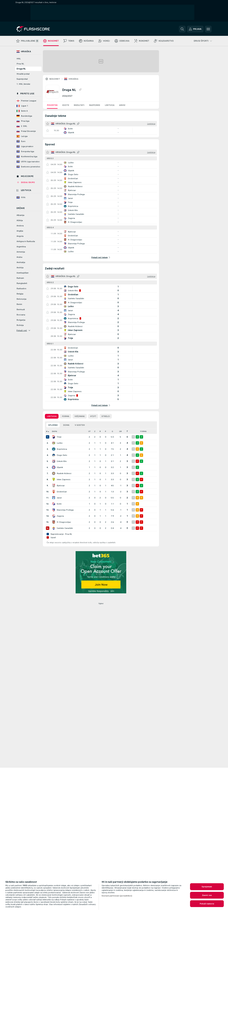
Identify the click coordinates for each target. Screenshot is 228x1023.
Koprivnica (62, 449)
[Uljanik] (53, 467)
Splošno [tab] (53, 425)
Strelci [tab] (106, 416)
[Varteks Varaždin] (53, 528)
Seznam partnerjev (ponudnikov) (117, 896)
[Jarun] (53, 497)
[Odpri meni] (208, 29)
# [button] (46, 431)
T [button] (127, 431)
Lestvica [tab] (52, 416)
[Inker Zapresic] (53, 479)
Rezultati (79, 105)
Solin (59, 503)
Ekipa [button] (54, 431)
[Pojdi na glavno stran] (40, 29)
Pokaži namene (207, 903)
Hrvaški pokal (23, 74)
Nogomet (54, 79)
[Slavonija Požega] (53, 510)
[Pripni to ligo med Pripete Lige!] (80, 89)
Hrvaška (73, 79)
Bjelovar (61, 485)
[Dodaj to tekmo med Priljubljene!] (47, 130)
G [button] (112, 431)
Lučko (60, 443)
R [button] (100, 431)
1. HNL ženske (23, 84)
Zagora (60, 516)
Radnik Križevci (64, 473)
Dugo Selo (62, 455)
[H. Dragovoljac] (53, 522)
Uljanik (60, 467)
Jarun (59, 497)
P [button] (105, 431)
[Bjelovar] (53, 485)
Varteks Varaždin (65, 528)
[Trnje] (53, 437)
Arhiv (122, 105)
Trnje (59, 437)
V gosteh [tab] (80, 425)
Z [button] (94, 431)
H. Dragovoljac (64, 522)
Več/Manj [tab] (80, 416)
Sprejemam (207, 886)
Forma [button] (143, 431)
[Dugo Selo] (53, 455)
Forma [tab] (65, 416)
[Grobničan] (53, 491)
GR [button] (120, 431)
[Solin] (53, 504)
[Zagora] (53, 516)
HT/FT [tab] (93, 416)
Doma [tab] (66, 425)
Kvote (65, 105)
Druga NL (21, 68)
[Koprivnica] (53, 449)
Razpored (94, 105)
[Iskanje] (182, 29)
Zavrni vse (207, 895)
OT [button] (89, 431)
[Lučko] (53, 443)
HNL (19, 58)
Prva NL (20, 63)
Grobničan (62, 491)
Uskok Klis (62, 461)
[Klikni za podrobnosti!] (101, 130)
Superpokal (22, 79)
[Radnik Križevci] (53, 473)
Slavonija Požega (65, 510)
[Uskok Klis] (53, 461)
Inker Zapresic (64, 479)
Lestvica (109, 105)
